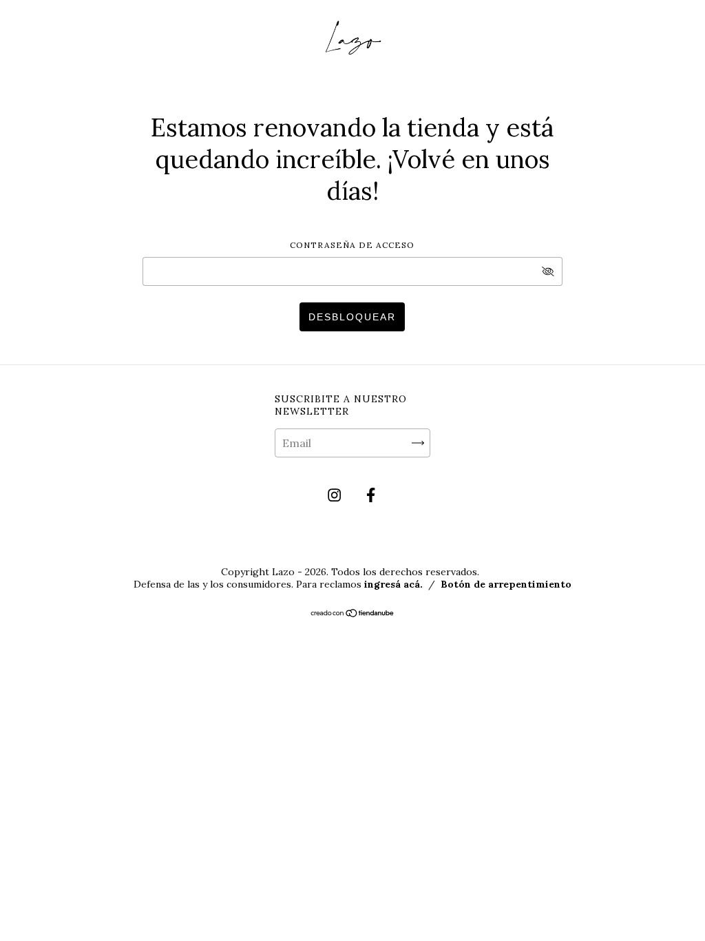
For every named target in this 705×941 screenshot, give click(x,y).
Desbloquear (352, 316)
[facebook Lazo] (371, 495)
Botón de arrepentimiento (506, 584)
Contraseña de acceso (352, 245)
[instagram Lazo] (335, 495)
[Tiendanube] (353, 614)
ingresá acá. (393, 584)
